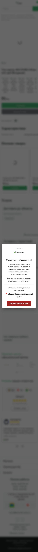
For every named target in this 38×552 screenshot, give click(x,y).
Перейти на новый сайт (19, 303)
